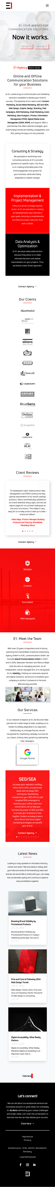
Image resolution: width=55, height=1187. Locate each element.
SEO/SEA (27, 779)
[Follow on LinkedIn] (34, 1165)
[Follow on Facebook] (20, 1165)
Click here (26, 1123)
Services (41, 46)
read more (15, 940)
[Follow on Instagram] (27, 1165)
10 (38, 836)
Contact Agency (26, 286)
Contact (25, 46)
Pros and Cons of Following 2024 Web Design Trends (26, 981)
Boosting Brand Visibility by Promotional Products (23, 923)
